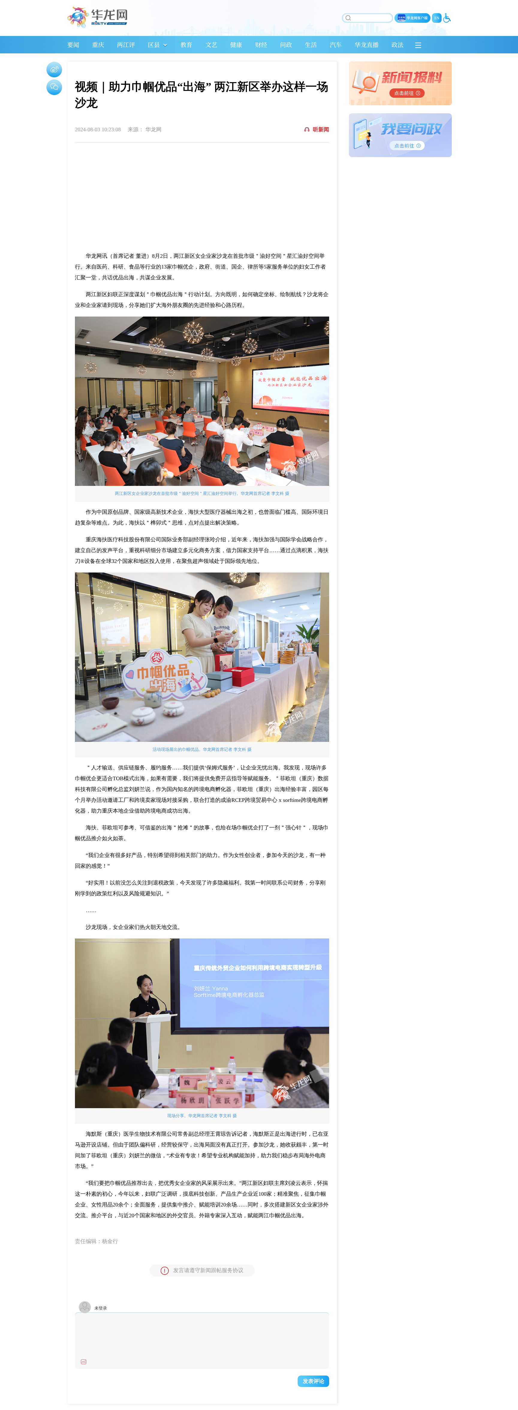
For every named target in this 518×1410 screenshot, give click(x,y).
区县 (154, 44)
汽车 (336, 44)
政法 (397, 44)
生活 (311, 44)
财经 (261, 44)
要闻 (73, 44)
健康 (236, 44)
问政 (286, 44)
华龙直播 (367, 44)
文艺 (211, 44)
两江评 (126, 44)
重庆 (98, 44)
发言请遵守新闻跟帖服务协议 (208, 1270)
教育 (186, 44)
